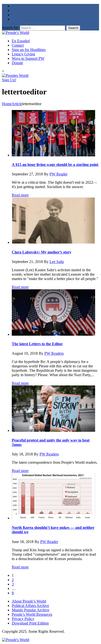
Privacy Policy (23, 619)
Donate (17, 63)
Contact (18, 45)
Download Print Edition (30, 623)
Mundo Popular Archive (30, 610)
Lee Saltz (57, 262)
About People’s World (29, 601)
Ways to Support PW (28, 58)
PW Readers (54, 353)
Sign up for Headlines (29, 50)
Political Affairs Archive (30, 606)
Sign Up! (9, 80)
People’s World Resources (32, 614)
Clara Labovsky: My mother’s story (41, 252)
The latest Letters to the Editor (37, 344)
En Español (21, 41)
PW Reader (58, 174)
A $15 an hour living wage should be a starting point (55, 164)
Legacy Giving (23, 54)
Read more (20, 195)
